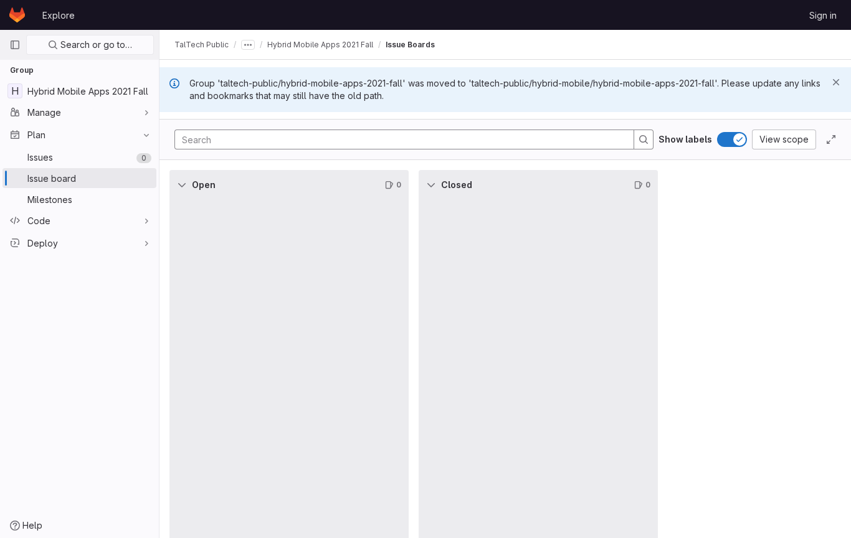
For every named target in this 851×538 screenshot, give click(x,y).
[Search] (644, 139)
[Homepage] (17, 15)
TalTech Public (201, 44)
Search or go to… (95, 44)
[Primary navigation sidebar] (15, 45)
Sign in (823, 15)
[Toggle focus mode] (831, 139)
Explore (58, 15)
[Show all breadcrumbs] (248, 45)
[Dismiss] (836, 82)
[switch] (732, 139)
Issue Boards (410, 44)
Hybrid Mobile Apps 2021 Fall (320, 44)
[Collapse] (181, 184)
